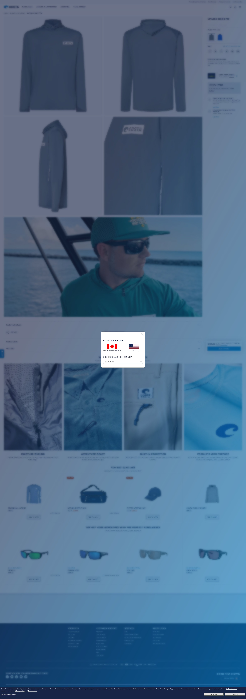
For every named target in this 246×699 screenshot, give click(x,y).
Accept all (235, 694)
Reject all (214, 694)
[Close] (142, 334)
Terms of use (32, 691)
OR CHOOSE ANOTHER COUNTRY (118, 357)
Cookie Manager (231, 689)
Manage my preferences (8, 694)
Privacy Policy (20, 691)
